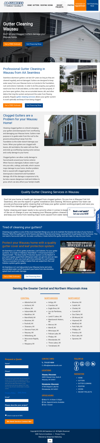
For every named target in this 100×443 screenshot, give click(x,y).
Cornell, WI (76, 311)
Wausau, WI (29, 333)
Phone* (7, 371)
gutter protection (28, 251)
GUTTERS (81, 381)
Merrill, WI (52, 328)
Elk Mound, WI (77, 317)
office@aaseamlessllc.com (52, 365)
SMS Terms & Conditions (43, 434)
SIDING (80, 389)
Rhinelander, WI (54, 340)
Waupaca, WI (29, 344)
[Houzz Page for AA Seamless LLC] (93, 365)
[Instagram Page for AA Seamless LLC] (87, 365)
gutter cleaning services (25, 97)
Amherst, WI (29, 305)
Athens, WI (29, 308)
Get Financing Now (33, 44)
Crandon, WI (53, 305)
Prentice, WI (76, 333)
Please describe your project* (16, 405)
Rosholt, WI (29, 323)
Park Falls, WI (77, 327)
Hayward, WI (77, 320)
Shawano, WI (29, 327)
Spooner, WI (76, 339)
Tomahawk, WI (54, 346)
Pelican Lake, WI (54, 334)
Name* (7, 363)
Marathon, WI (30, 314)
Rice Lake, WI (77, 336)
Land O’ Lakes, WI (55, 316)
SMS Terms (22, 392)
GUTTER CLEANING (84, 383)
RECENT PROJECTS (85, 392)
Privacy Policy (10, 393)
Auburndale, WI (30, 311)
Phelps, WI (52, 337)
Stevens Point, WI (31, 330)
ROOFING (81, 386)
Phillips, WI (76, 330)
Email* (7, 397)
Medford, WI (77, 323)
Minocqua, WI (53, 331)
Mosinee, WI (29, 320)
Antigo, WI (52, 302)
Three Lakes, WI (54, 343)
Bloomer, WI (76, 302)
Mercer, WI (52, 325)
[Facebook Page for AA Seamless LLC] (76, 365)
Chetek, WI (76, 308)
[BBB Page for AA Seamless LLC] (76, 369)
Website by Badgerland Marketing (50, 437)
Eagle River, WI (53, 308)
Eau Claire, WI (77, 314)
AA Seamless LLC (49, 431)
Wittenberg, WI (30, 336)
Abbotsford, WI (30, 302)
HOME (80, 378)
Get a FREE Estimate (13, 44)
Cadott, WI (76, 305)
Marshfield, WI (30, 317)
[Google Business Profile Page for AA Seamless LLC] (82, 365)
